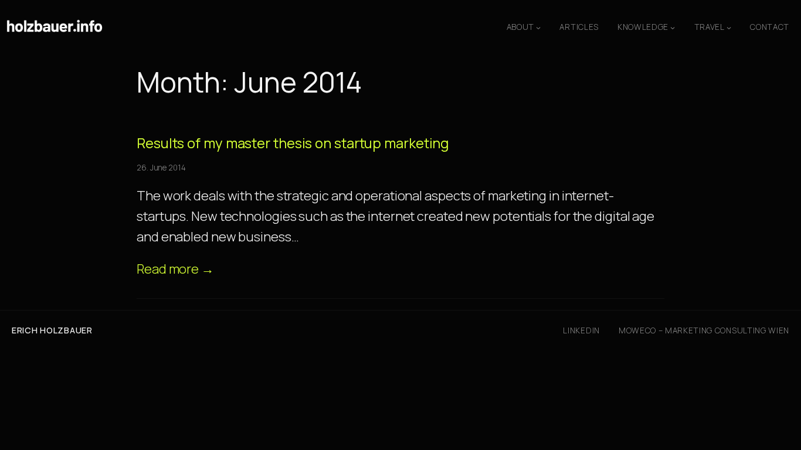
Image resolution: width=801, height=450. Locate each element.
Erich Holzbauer (52, 330)
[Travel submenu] (729, 27)
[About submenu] (538, 27)
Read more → (175, 269)
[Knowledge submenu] (672, 27)
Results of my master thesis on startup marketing (293, 143)
